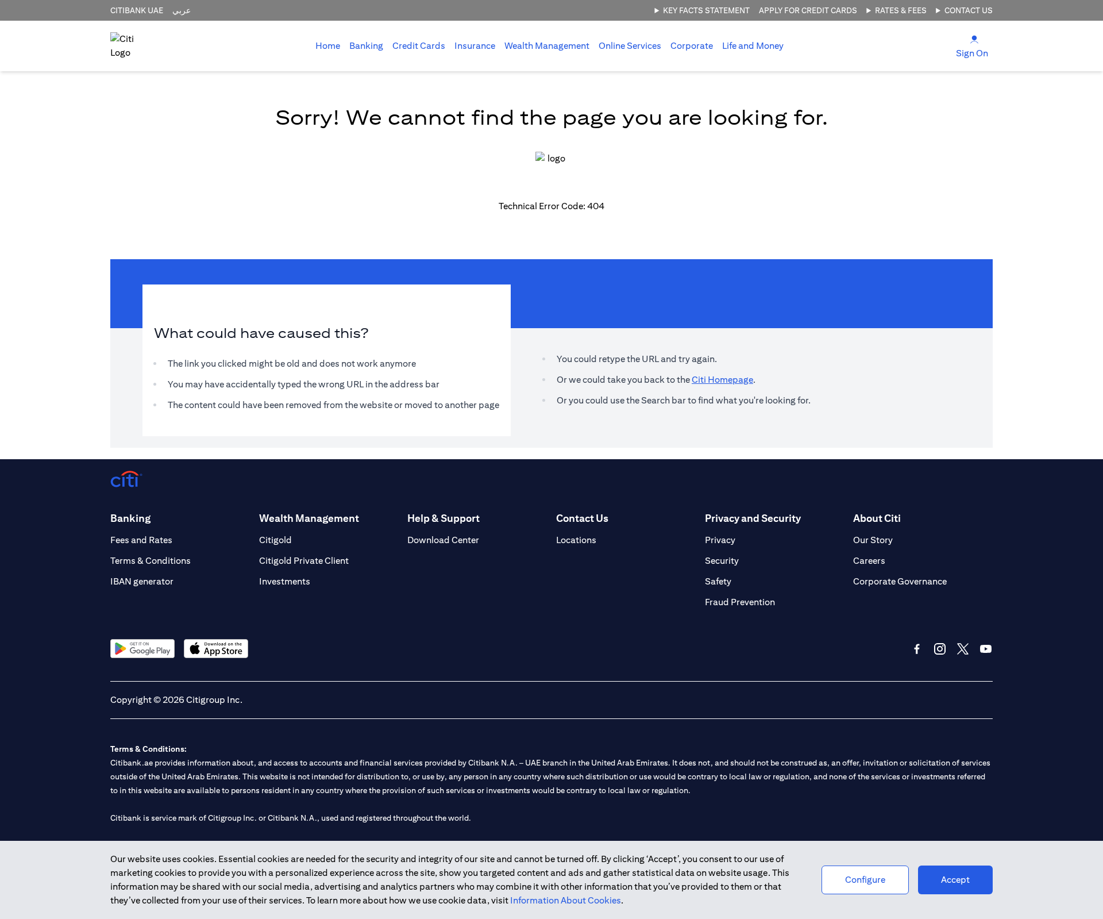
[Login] (974, 39)
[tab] (366, 46)
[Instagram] (940, 649)
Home (327, 45)
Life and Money (753, 45)
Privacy (720, 540)
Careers (869, 560)
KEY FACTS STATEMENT (706, 10)
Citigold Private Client (304, 560)
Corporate (691, 45)
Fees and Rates (141, 540)
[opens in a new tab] (142, 648)
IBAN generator (141, 581)
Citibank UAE (136, 10)
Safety (718, 581)
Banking (366, 45)
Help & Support (443, 518)
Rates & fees (901, 10)
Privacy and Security (753, 518)
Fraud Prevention (740, 602)
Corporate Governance (900, 581)
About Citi (877, 518)
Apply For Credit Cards (808, 10)
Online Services (630, 45)
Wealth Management (546, 45)
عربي (181, 10)
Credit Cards (418, 45)
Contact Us (968, 10)
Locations (576, 540)
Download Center (443, 540)
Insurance (474, 45)
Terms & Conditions (150, 560)
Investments (284, 581)
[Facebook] (917, 649)
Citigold (275, 540)
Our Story (873, 540)
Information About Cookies (565, 900)
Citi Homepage (722, 379)
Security (722, 560)
